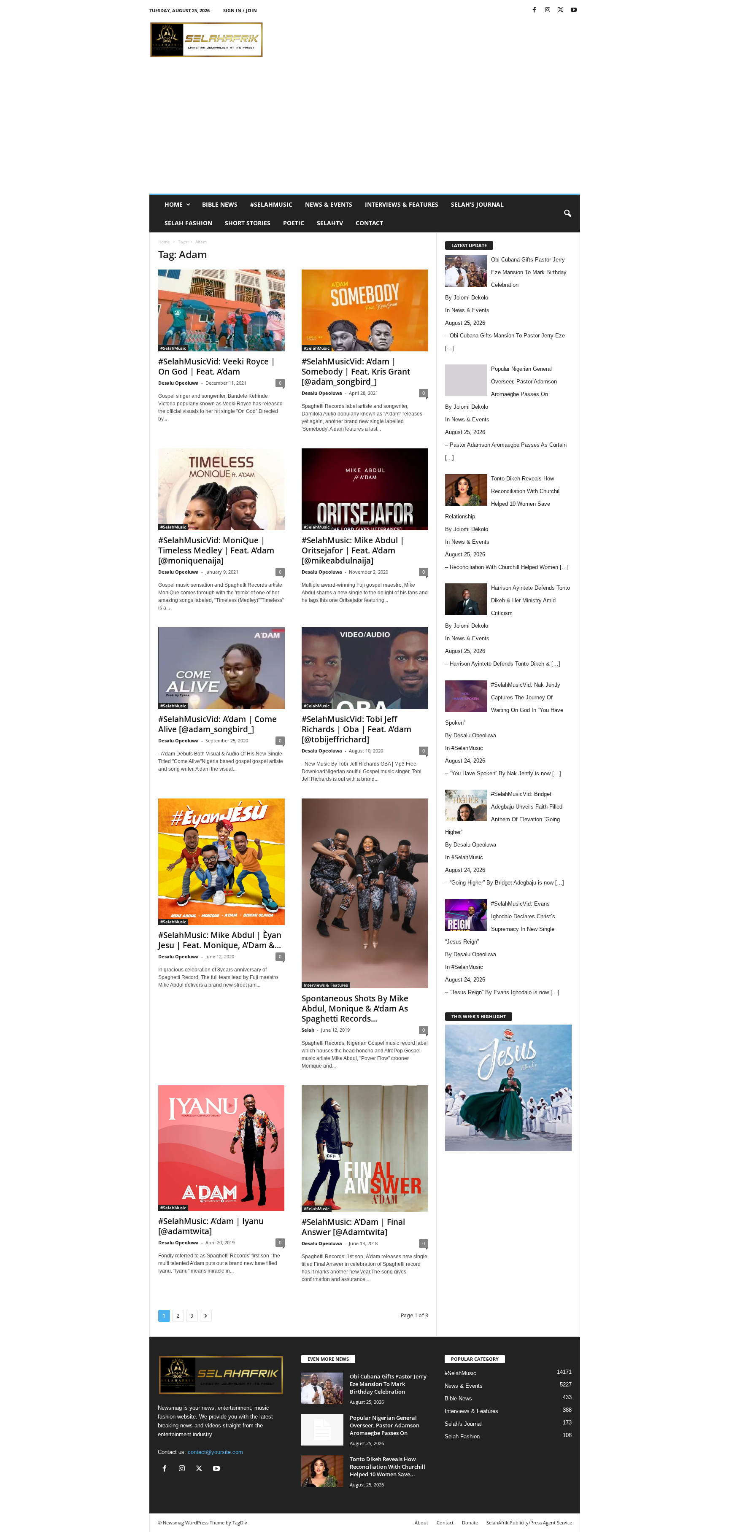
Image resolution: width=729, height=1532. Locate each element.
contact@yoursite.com (215, 1452)
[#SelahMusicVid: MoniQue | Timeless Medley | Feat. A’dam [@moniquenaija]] (221, 489)
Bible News (220, 204)
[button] (567, 214)
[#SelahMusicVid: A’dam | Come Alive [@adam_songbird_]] (221, 668)
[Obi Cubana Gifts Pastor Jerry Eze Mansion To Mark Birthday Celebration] (322, 1388)
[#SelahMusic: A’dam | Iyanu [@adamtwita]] (221, 1148)
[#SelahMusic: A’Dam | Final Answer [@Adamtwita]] (365, 1148)
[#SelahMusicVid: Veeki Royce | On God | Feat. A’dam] (221, 310)
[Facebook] (534, 10)
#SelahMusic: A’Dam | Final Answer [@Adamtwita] (353, 1227)
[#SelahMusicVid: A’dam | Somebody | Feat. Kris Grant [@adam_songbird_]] (365, 310)
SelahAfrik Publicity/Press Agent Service (529, 1522)
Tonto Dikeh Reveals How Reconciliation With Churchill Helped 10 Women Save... (387, 1466)
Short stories (247, 223)
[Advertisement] (426, 40)
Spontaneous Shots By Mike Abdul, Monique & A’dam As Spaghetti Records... (355, 1008)
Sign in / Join (240, 10)
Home (174, 204)
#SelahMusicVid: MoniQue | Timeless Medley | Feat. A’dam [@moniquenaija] (216, 550)
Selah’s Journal (477, 204)
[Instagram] (548, 10)
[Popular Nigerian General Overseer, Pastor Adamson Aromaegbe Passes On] (322, 1430)
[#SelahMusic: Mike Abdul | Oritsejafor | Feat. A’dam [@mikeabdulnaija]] (365, 489)
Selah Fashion (188, 223)
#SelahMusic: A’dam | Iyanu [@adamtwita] (211, 1226)
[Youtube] (574, 10)
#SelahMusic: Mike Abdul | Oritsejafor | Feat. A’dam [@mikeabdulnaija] (353, 550)
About (421, 1522)
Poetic (293, 223)
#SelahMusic (271, 204)
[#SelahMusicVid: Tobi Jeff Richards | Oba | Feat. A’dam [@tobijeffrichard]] (365, 668)
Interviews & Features (401, 204)
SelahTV (330, 223)
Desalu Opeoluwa (178, 383)
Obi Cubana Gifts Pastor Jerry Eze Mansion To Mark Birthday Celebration (388, 1384)
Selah (308, 1030)
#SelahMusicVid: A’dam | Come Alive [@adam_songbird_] (217, 724)
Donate (470, 1522)
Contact (369, 223)
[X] (561, 10)
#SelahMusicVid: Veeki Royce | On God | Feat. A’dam (216, 366)
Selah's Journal (463, 1424)
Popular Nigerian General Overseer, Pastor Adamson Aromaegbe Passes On (384, 1425)
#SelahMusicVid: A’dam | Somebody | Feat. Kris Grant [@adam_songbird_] (356, 371)
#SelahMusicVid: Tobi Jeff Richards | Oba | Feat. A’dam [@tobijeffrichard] (356, 729)
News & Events (328, 204)
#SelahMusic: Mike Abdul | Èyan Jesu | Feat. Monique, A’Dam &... (219, 940)
